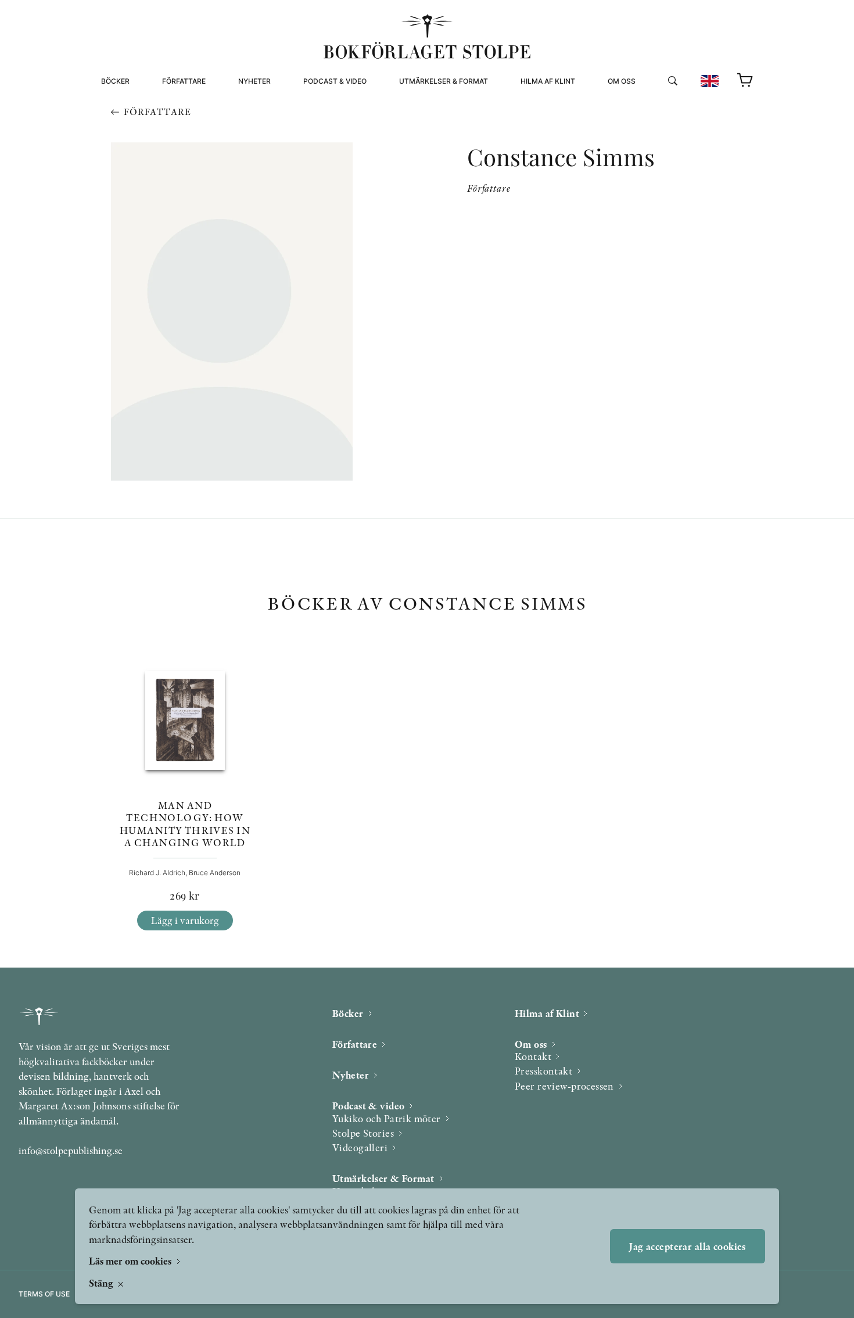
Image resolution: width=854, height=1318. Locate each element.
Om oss (622, 81)
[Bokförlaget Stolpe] (427, 36)
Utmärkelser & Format (443, 81)
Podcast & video (335, 81)
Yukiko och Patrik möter (386, 1118)
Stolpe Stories (363, 1133)
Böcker (115, 81)
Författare (184, 81)
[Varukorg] (745, 81)
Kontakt (533, 1056)
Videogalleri (329, 132)
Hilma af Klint (548, 81)
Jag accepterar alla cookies (687, 1246)
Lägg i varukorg (185, 920)
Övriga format (428, 118)
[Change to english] (710, 81)
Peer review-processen (655, 132)
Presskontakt (543, 1071)
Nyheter (254, 81)
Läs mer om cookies (131, 1260)
